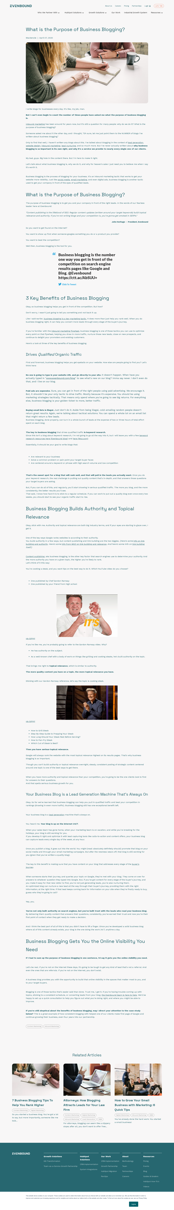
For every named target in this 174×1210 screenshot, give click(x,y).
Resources (155, 12)
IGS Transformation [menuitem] (52, 1161)
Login (147, 6)
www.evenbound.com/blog (60, 378)
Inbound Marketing (52, 1026)
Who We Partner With (47, 12)
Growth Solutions (96, 12)
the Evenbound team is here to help (119, 995)
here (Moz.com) (80, 438)
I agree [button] (133, 1204)
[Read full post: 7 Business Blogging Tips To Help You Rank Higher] (35, 1080)
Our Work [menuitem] (106, 1156)
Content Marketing (34, 1026)
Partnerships (137, 6)
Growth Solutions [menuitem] (53, 1156)
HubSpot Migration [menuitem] (109, 1171)
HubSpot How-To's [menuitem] (151, 1181)
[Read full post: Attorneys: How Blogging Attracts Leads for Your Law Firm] (87, 1080)
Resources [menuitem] (148, 1156)
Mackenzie (31, 38)
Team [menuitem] (124, 1166)
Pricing (126, 6)
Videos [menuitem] (146, 1186)
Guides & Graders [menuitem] (150, 1176)
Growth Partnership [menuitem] (109, 1166)
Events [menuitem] (146, 1166)
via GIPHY (30, 638)
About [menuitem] (125, 1156)
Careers (118, 6)
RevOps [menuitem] (104, 1176)
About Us (108, 6)
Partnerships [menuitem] (127, 1171)
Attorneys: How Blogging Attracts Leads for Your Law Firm (84, 1105)
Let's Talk (159, 6)
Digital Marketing (37, 1110)
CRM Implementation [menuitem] (89, 1164)
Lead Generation (88, 1119)
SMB (100, 1119)
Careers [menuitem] (125, 1176)
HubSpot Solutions (73, 12)
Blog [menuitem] (145, 1171)
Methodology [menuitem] (127, 1161)
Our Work (116, 12)
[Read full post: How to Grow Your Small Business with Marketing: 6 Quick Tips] (138, 1080)
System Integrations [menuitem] (88, 1169)
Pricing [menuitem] (146, 1161)
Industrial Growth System (135, 12)
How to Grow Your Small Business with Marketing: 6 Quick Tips (135, 1105)
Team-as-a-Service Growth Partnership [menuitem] (60, 1166)
